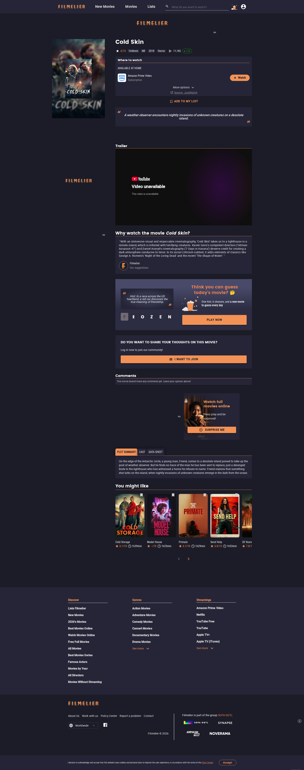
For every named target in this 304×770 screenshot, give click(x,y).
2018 (151, 51)
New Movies (76, 615)
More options (181, 87)
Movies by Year (78, 668)
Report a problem (130, 716)
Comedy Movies (142, 621)
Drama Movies (141, 641)
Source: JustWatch (185, 92)
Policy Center (207, 762)
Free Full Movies (78, 641)
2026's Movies (77, 621)
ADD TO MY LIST (186, 101)
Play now (214, 319)
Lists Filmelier (77, 608)
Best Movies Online (80, 628)
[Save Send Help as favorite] (236, 495)
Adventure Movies (144, 615)
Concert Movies (142, 628)
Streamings (204, 600)
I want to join (186, 359)
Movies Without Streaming (85, 682)
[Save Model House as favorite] (173, 495)
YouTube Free (206, 621)
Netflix (201, 614)
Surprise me (215, 429)
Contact (149, 716)
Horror (161, 51)
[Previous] (179, 559)
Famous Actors (77, 662)
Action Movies (141, 608)
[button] (94, 725)
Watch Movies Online (81, 635)
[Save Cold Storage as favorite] (141, 495)
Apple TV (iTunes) (208, 641)
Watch (242, 77)
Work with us (90, 716)
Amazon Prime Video (210, 608)
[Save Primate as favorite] (205, 495)
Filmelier (135, 263)
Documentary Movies (145, 635)
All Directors (76, 675)
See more (138, 648)
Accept (227, 763)
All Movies (74, 648)
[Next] (188, 559)
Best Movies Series (80, 655)
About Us (74, 716)
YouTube (202, 628)
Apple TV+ (203, 634)
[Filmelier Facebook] (105, 725)
